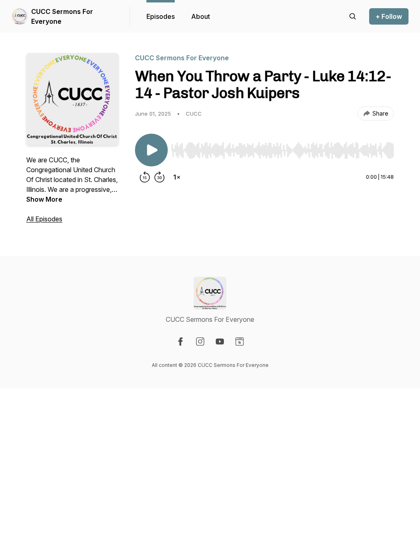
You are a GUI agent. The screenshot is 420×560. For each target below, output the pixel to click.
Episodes (160, 16)
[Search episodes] (352, 16)
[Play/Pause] (151, 150)
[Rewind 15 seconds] (145, 177)
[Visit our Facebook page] (180, 341)
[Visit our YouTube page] (220, 341)
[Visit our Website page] (239, 341)
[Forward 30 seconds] (159, 177)
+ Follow (389, 16)
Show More (44, 199)
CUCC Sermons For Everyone (62, 16)
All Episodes (44, 219)
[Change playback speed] (177, 177)
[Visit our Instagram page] (200, 341)
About (200, 16)
